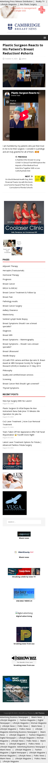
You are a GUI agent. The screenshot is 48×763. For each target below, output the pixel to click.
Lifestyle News (8, 726)
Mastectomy (8, 314)
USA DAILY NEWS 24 (24, 601)
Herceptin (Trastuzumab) (13, 270)
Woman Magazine (39, 723)
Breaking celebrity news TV (24, 577)
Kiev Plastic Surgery (28, 4)
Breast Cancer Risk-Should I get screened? (21, 383)
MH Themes (39, 713)
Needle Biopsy (9, 355)
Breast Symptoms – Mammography (18, 339)
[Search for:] (24, 522)
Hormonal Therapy (11, 275)
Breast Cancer (9, 284)
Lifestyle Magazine (9, 4)
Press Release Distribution (21, 1)
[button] (44, 37)
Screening (7, 379)
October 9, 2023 (11, 58)
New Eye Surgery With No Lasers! (17, 401)
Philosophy (7, 370)
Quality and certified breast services (18, 375)
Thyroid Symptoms (11, 388)
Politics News (25, 729)
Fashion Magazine (27, 720)
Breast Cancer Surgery (12, 306)
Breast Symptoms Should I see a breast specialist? (20, 325)
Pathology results (10, 301)
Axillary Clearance (10, 310)
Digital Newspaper (8, 737)
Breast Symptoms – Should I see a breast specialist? (21, 345)
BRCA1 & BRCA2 (10, 288)
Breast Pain (8, 297)
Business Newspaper (19, 717)
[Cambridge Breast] (24, 16)
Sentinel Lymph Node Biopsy (15, 319)
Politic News (22, 726)
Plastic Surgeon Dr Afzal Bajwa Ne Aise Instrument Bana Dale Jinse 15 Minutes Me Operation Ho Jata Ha (21, 411)
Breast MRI (7, 335)
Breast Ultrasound (10, 351)
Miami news (24, 538)
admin (23, 58)
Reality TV (40, 1)
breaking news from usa (24, 644)
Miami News (37, 717)
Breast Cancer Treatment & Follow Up (19, 292)
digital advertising (24, 616)
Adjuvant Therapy (10, 266)
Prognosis (7, 279)
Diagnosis (7, 330)
